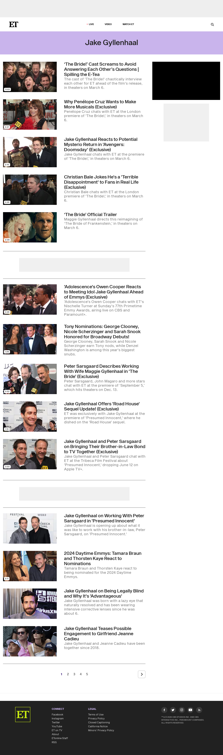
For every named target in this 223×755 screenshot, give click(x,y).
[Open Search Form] (212, 25)
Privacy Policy (96, 718)
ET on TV (57, 730)
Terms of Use (95, 714)
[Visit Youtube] (190, 710)
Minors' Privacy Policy (101, 730)
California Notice (98, 726)
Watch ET (128, 24)
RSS (54, 742)
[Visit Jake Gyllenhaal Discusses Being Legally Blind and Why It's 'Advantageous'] (30, 604)
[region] (186, 81)
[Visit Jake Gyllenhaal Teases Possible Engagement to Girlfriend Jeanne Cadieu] (30, 641)
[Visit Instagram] (182, 710)
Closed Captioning (99, 722)
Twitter (56, 722)
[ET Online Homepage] (13, 24)
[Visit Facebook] (164, 710)
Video (108, 24)
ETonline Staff (60, 738)
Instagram (58, 718)
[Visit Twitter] (173, 710)
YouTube (57, 726)
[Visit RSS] (199, 710)
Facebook (57, 714)
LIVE (91, 24)
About (55, 734)
